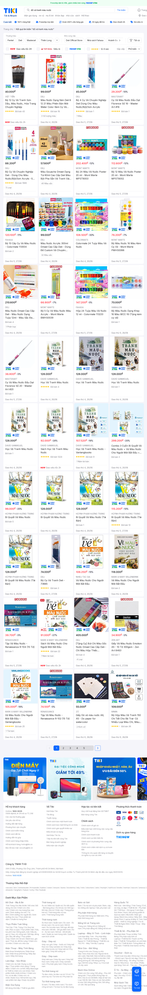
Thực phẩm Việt (27, 930)
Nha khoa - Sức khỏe (129, 963)
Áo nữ (44, 905)
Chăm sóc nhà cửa (21, 943)
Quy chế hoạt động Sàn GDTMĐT (95, 811)
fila (37, 890)
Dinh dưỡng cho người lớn (20, 915)
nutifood (112, 888)
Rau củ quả (14, 930)
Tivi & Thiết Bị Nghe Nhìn (128, 923)
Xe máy (122, 975)
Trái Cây (9, 927)
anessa (142, 888)
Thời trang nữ (48, 902)
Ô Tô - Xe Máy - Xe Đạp (126, 970)
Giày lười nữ (63, 949)
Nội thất (90, 956)
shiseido (9, 890)
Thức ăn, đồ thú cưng (18, 941)
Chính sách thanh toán (90, 835)
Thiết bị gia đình (27, 988)
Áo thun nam (47, 923)
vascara (9, 888)
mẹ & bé (50, 15)
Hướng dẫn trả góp (13, 837)
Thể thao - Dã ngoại (126, 910)
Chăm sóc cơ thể (18, 969)
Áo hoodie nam (53, 927)
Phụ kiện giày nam (54, 964)
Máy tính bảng (17, 956)
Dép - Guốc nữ (60, 944)
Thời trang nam (49, 919)
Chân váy (59, 910)
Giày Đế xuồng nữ (58, 951)
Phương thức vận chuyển (16, 827)
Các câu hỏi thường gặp (15, 817)
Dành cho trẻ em (18, 939)
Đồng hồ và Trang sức (89, 923)
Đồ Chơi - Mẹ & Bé (15, 902)
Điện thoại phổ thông (18, 954)
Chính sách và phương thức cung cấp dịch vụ (96, 842)
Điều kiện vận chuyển (55, 845)
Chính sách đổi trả (13, 834)
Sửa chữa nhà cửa (90, 954)
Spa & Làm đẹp (131, 958)
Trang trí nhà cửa (85, 951)
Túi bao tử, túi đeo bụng (64, 987)
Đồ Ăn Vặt (87, 980)
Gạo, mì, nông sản (18, 934)
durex (63, 888)
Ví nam (44, 985)
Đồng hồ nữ (92, 926)
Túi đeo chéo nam (56, 985)
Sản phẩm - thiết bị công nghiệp (130, 920)
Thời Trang (136, 905)
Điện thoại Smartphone (15, 951)
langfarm (18, 890)
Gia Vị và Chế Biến (90, 978)
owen (49, 888)
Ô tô (128, 975)
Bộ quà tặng (90, 985)
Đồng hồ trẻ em (104, 928)
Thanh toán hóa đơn (122, 956)
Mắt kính (100, 916)
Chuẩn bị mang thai (19, 919)
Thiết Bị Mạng (92, 941)
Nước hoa (15, 978)
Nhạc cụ (97, 963)
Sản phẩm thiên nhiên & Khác (20, 972)
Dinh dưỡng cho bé (18, 912)
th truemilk (34, 888)
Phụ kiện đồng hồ (90, 928)
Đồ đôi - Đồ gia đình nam (60, 930)
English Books (128, 988)
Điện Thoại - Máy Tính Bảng (20, 948)
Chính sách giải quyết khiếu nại (59, 828)
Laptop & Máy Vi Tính (133, 919)
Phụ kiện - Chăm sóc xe (124, 973)
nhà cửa (70, 15)
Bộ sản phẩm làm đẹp (21, 979)
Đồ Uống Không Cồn (92, 982)
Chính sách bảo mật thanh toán (59, 821)
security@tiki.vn (26, 848)
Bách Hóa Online (86, 970)
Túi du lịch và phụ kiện (92, 905)
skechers (90, 888)
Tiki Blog (50, 815)
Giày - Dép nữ (49, 941)
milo (83, 888)
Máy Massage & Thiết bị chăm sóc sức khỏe (22, 970)
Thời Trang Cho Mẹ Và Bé (16, 905)
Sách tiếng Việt (120, 986)
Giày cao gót (47, 944)
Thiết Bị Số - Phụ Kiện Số (126, 931)
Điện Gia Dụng (13, 985)
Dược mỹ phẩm (28, 980)
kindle (119, 888)
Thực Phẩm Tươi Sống (16, 924)
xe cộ (41, 15)
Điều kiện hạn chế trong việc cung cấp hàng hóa (97, 830)
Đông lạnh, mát (23, 932)
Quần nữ (59, 905)
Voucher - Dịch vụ (123, 953)
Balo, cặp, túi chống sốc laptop (94, 906)
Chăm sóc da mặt (13, 964)
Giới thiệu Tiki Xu (53, 835)
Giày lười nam (47, 959)
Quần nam (58, 923)
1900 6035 (17, 875)
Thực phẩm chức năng (19, 966)
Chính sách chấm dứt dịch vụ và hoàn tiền (96, 848)
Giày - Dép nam (49, 956)
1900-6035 (17, 811)
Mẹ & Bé (129, 915)
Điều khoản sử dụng (55, 832)
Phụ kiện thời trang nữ (87, 916)
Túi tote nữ (57, 977)
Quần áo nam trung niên (57, 934)
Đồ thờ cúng (87, 963)
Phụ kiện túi (67, 977)
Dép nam (55, 962)
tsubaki (43, 890)
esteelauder (23, 888)
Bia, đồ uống (15, 936)
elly (78, 888)
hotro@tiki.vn (26, 844)
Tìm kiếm (121, 10)
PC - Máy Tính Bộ (89, 943)
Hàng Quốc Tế (121, 902)
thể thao (85, 15)
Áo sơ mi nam (58, 925)
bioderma (71, 888)
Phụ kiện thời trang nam (93, 917)
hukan (25, 890)
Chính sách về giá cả (89, 825)
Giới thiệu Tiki (52, 811)
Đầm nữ (51, 905)
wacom (134, 888)
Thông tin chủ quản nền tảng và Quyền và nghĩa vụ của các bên (97, 854)
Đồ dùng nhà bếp (13, 988)
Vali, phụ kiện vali (103, 908)
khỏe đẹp (59, 15)
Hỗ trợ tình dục (26, 978)
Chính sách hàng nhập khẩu (17, 841)
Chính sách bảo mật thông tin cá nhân (62, 825)
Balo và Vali (84, 902)
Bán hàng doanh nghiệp (56, 842)
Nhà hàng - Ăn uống (128, 960)
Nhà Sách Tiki (121, 982)
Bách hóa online (126, 917)
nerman (127, 888)
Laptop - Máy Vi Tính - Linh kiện (94, 933)
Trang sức (82, 926)
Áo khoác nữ (61, 908)
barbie (43, 888)
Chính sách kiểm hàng (15, 831)
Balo (80, 905)
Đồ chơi (31, 905)
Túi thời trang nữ (50, 971)
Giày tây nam (59, 959)
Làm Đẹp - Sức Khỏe (16, 961)
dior (15, 888)
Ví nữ (68, 974)
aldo (97, 888)
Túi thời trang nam (51, 981)
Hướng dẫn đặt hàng (14, 824)
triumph (104, 888)
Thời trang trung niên (55, 915)
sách (77, 15)
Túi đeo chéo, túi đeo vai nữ (53, 974)
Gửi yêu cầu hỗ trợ (13, 820)
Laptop (101, 943)
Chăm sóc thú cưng (86, 973)
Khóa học (136, 956)
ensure (56, 888)
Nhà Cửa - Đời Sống (88, 948)
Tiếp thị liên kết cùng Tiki (57, 839)
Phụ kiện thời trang (87, 912)
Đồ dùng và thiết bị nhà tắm (95, 958)
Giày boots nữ (51, 949)
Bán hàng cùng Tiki (89, 815)
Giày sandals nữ (56, 947)
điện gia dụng (30, 15)
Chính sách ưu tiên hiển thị (92, 838)
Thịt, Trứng (18, 927)
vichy (32, 890)
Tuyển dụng (51, 818)
